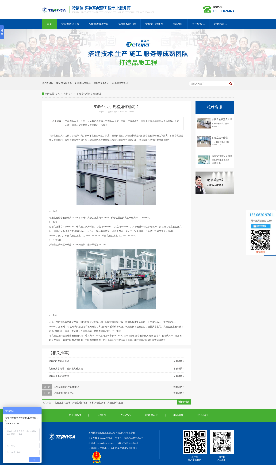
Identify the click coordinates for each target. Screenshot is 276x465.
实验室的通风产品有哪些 (66, 387)
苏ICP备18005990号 (133, 438)
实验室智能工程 (127, 24)
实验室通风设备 (80, 402)
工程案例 (101, 415)
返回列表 (184, 402)
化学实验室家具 (83, 83)
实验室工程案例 (154, 24)
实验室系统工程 (70, 24)
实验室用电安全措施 (59, 376)
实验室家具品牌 (62, 402)
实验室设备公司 (101, 83)
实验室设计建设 (115, 402)
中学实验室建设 (120, 83)
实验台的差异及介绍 (59, 361)
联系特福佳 (220, 24)
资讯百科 (177, 24)
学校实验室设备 (97, 402)
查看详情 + (178, 387)
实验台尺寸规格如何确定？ (90, 93)
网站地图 (178, 415)
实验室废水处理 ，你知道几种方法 (66, 368)
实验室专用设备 (64, 83)
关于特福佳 (198, 24)
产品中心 (126, 415)
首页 (49, 24)
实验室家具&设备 (98, 24)
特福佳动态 (151, 415)
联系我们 (202, 415)
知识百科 (68, 93)
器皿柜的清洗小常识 (64, 393)
